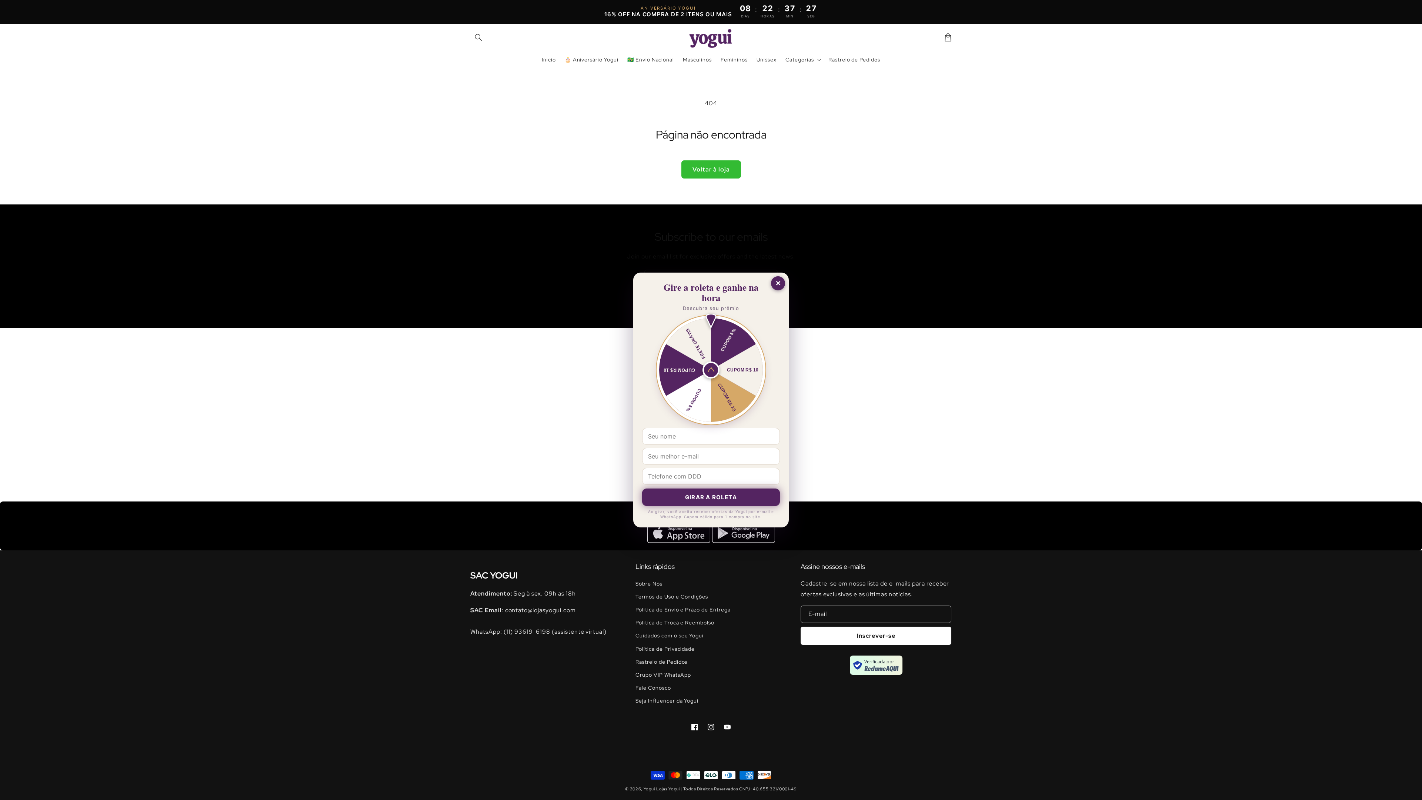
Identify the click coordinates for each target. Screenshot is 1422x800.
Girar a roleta (711, 497)
